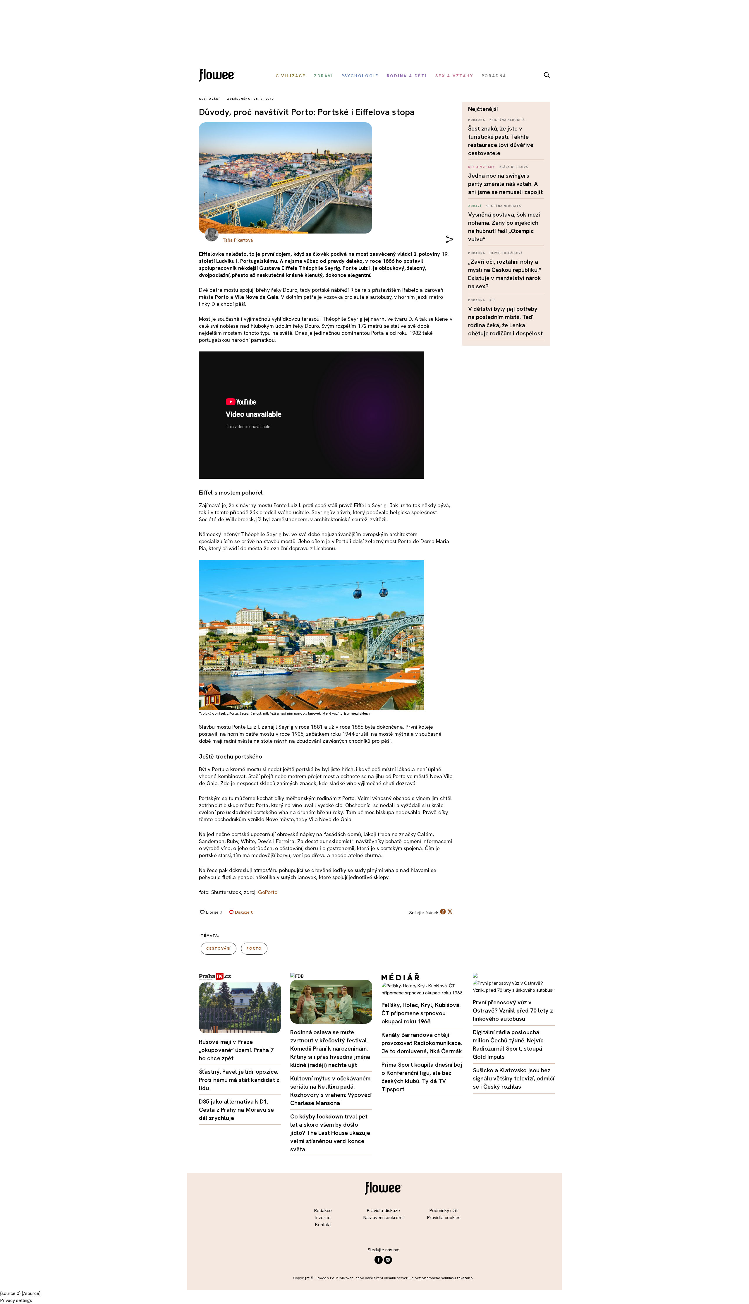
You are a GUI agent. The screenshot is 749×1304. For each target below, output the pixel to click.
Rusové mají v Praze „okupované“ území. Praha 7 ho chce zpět (236, 1050)
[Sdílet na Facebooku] (443, 913)
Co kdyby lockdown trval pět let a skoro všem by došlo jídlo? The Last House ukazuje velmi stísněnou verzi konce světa (330, 1133)
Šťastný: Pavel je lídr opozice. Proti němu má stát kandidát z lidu (239, 1080)
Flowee (218, 76)
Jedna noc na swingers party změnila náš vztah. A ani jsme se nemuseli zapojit (505, 184)
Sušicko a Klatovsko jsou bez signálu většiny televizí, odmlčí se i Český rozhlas (513, 1078)
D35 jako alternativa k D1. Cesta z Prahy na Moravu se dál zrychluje (236, 1110)
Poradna (476, 120)
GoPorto (267, 892)
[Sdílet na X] (450, 911)
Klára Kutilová (513, 167)
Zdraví (474, 206)
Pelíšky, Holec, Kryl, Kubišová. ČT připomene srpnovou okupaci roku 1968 (421, 1013)
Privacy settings (16, 1300)
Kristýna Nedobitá (507, 120)
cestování (218, 948)
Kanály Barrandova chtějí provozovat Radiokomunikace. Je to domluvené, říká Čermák (422, 1043)
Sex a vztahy (481, 167)
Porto (254, 948)
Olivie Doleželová (506, 253)
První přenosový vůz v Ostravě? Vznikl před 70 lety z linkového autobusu (513, 1010)
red (492, 300)
